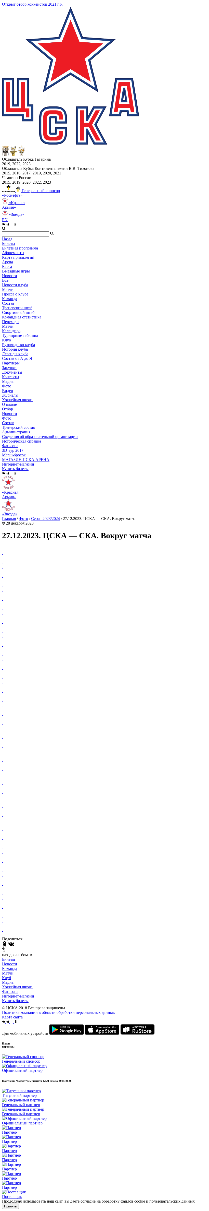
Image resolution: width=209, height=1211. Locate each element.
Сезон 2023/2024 (45, 518)
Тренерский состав (18, 427)
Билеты (8, 959)
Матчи (8, 289)
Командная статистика (21, 317)
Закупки (9, 367)
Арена (7, 262)
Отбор (7, 409)
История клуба (15, 349)
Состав (8, 303)
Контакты (10, 377)
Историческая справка (21, 441)
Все (5, 280)
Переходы (10, 321)
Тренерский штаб (17, 308)
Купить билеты (15, 1001)
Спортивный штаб (18, 312)
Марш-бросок (14, 455)
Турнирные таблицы (20, 335)
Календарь (11, 331)
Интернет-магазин (18, 996)
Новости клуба (15, 285)
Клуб (6, 978)
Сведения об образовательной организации (40, 436)
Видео (7, 390)
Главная (9, 518)
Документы (12, 372)
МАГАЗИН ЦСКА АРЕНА (25, 459)
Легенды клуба (15, 354)
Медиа (8, 982)
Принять (10, 1206)
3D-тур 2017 (12, 450)
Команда (9, 968)
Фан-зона (10, 991)
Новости (9, 413)
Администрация (16, 432)
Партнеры (11, 363)
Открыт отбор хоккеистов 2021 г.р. (32, 4)
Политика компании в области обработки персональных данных (58, 1012)
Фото (6, 386)
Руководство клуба (18, 344)
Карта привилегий (18, 257)
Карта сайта (12, 1017)
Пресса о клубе (15, 294)
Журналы (10, 395)
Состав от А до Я (17, 358)
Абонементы (13, 253)
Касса (7, 266)
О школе (9, 404)
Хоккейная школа (17, 987)
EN (5, 220)
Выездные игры (16, 271)
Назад (7, 239)
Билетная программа (20, 248)
